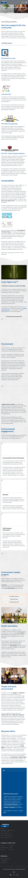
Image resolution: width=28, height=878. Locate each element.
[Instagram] (17, 875)
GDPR (14, 871)
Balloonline (23, 869)
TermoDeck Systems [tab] (14, 596)
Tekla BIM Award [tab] (14, 599)
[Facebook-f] (14, 875)
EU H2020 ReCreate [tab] (14, 602)
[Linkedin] (11, 875)
